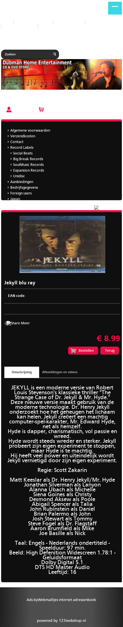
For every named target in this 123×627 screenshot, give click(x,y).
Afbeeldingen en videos (60, 372)
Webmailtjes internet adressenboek (67, 600)
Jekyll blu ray (13, 99)
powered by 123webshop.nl (61, 621)
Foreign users (21, 193)
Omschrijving (22, 372)
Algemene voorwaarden (30, 130)
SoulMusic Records (28, 165)
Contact (16, 142)
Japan (47, 27)
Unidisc (19, 176)
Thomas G (18, 205)
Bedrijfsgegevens (19, 27)
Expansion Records (28, 170)
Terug (109, 351)
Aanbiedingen (101, 22)
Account (21, 110)
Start (5, 22)
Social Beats (23, 153)
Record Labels (69, 22)
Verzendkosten (22, 136)
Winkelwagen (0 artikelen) (69, 110)
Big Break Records (28, 159)
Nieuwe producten (33, 22)
